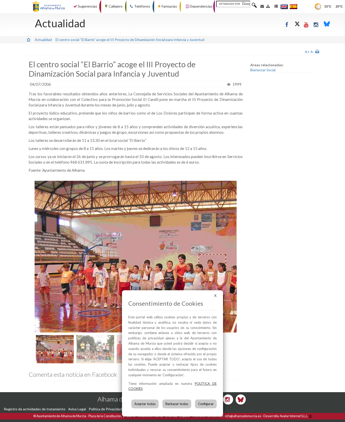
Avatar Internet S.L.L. (294, 416)
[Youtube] (306, 24)
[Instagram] (316, 24)
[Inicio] (28, 39)
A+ (307, 52)
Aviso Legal (77, 409)
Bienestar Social (263, 70)
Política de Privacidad (105, 409)
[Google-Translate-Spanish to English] (284, 6)
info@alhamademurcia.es (243, 416)
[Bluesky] (327, 24)
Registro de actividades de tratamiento (34, 409)
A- (312, 52)
